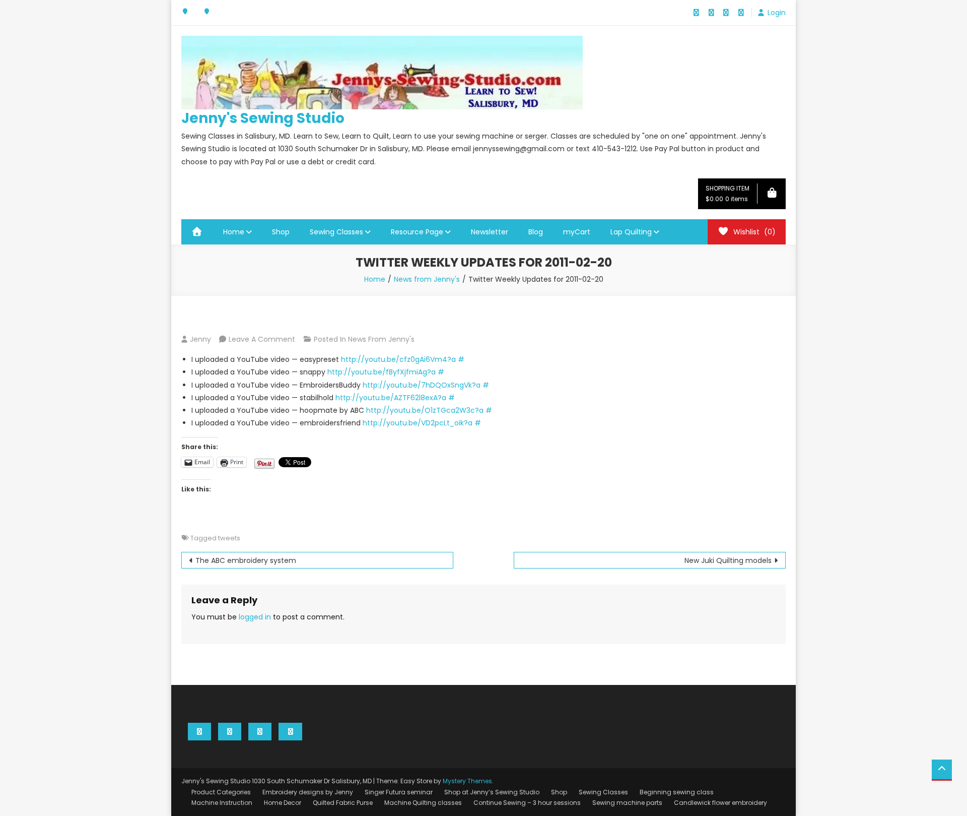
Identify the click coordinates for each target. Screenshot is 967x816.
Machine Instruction (221, 802)
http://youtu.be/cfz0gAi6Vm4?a (398, 359)
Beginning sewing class (677, 792)
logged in (255, 617)
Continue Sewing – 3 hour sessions (527, 802)
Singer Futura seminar (399, 792)
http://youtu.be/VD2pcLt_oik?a (417, 423)
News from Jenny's (381, 339)
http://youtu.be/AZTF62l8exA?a (390, 398)
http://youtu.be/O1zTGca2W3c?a (425, 410)
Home (233, 232)
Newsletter (489, 232)
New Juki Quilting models (728, 560)
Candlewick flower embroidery (720, 802)
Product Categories (221, 792)
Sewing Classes (336, 232)
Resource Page (417, 232)
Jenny (200, 339)
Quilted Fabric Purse (343, 802)
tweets (229, 538)
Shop (281, 232)
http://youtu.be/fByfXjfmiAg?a (381, 372)
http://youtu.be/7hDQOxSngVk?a (421, 385)
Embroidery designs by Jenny (307, 792)
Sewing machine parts (627, 802)
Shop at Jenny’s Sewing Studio (491, 792)
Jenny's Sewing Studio (262, 118)
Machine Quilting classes (423, 802)
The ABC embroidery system (245, 560)
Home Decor (282, 802)
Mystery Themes (467, 781)
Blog (535, 232)
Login (777, 12)
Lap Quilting (631, 232)
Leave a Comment (262, 339)
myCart (576, 232)
